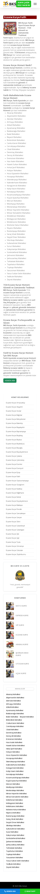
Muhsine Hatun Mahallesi (16, 809)
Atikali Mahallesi (12, 707)
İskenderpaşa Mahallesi (15, 761)
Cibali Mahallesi (12, 729)
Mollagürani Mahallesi (14, 803)
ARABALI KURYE (22, 644)
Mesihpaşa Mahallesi (14, 787)
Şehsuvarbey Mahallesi (15, 844)
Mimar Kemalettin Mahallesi (17, 797)
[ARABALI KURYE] (10, 645)
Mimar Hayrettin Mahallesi (16, 793)
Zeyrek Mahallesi (12, 867)
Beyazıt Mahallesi (27, 717)
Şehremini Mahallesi (14, 841)
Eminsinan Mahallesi (14, 739)
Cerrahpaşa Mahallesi (15, 726)
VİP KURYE (20, 625)
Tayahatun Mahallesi (14, 851)
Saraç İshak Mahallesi (14, 819)
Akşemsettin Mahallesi (15, 697)
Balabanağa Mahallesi (15, 713)
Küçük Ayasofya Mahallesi (16, 781)
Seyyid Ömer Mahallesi (15, 822)
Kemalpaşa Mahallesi (14, 774)
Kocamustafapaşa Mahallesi (17, 777)
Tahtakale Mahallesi (14, 848)
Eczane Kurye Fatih (15, 17)
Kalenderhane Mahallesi (15, 765)
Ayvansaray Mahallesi (14, 710)
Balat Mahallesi (12, 717)
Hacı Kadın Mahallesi (14, 742)
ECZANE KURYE (22, 635)
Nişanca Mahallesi (13, 813)
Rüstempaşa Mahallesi (15, 816)
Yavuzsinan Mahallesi (14, 857)
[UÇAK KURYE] (10, 673)
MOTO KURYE (21, 606)
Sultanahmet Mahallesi (15, 829)
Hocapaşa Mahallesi (14, 758)
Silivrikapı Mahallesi (13, 825)
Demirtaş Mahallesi (13, 732)
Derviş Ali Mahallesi (13, 736)
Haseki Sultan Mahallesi (15, 745)
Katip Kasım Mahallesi (14, 771)
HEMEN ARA (10, 380)
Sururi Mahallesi (12, 832)
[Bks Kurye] (9, 4)
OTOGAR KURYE (22, 663)
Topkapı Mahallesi (13, 854)
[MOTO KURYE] (10, 606)
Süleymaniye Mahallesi (15, 835)
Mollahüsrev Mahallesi (14, 806)
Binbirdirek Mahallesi (14, 720)
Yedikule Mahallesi (13, 864)
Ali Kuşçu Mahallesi (13, 704)
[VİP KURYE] (10, 625)
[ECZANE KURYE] (10, 635)
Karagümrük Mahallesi (15, 768)
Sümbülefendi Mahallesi (15, 838)
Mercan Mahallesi (13, 784)
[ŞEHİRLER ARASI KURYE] (10, 654)
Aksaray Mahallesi (13, 694)
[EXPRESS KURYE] (10, 616)
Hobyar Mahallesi (13, 752)
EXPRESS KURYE (22, 615)
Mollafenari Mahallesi (14, 800)
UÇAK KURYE (21, 673)
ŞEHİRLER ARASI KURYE (22, 654)
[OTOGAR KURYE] (10, 664)
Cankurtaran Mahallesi (15, 723)
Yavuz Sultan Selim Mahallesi (17, 861)
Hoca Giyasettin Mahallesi (16, 755)
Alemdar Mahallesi (13, 701)
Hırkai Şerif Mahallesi (14, 749)
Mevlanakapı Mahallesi (15, 790)
